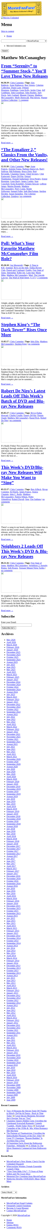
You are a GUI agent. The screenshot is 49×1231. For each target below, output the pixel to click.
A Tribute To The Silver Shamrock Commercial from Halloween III (26, 1148)
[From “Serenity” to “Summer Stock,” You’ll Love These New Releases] (11, 121)
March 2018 (12, 839)
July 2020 (11, 769)
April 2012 (11, 1015)
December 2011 (13, 1025)
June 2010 (11, 1070)
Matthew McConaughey (17, 275)
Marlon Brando (14, 186)
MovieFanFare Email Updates (19, 1203)
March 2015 (12, 928)
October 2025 (12, 657)
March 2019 (12, 809)
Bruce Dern (27, 171)
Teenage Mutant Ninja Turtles (32, 568)
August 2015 (12, 916)
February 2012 (13, 1020)
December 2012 (13, 995)
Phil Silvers (35, 97)
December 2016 (13, 876)
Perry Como (20, 189)
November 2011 (13, 1028)
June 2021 (11, 749)
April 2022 (11, 724)
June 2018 (11, 831)
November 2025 (14, 655)
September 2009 (14, 1092)
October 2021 (12, 739)
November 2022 (14, 707)
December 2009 (13, 1085)
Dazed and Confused (15, 270)
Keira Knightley (17, 184)
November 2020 (14, 759)
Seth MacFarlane (31, 191)
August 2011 (12, 1035)
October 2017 (12, 851)
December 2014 (13, 936)
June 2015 (11, 921)
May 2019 (11, 804)
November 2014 (14, 938)
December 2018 (13, 816)
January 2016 (12, 903)
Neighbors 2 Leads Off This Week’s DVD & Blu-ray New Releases (24, 551)
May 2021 (11, 752)
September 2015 (14, 913)
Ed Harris (14, 492)
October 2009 (12, 1090)
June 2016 (11, 891)
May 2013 (11, 983)
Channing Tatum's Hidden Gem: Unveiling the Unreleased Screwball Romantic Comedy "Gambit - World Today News (27, 1123)
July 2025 (11, 665)
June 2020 (11, 771)
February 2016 (13, 901)
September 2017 (14, 854)
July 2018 (11, 829)
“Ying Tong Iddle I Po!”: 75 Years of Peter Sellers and (25, 1172)
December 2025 (13, 652)
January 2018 (12, 844)
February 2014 (13, 960)
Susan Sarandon (16, 194)
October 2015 (12, 911)
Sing (27, 499)
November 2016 (14, 878)
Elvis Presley (35, 179)
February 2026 (13, 647)
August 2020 (12, 766)
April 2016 (11, 896)
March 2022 (12, 727)
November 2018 (14, 819)
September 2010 (14, 1062)
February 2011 (13, 1050)
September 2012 (14, 1003)
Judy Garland (13, 95)
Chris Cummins (17, 83)
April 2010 (11, 1075)
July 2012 (11, 1008)
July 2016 (11, 888)
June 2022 (11, 719)
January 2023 (12, 702)
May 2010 (11, 1072)
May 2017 (11, 863)
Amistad (9, 268)
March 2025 (12, 674)
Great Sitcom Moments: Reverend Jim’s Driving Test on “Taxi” (26, 1117)
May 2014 (11, 953)
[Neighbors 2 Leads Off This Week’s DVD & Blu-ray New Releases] (11, 592)
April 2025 (11, 672)
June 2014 (11, 951)
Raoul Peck (34, 418)
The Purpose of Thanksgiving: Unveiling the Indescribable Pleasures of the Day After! (26, 1134)
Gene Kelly (24, 90)
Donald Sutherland (20, 179)
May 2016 (11, 893)
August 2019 (12, 796)
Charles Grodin (15, 415)
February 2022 (13, 729)
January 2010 (12, 1082)
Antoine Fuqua (14, 169)
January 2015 (12, 933)
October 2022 (12, 709)
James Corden (27, 181)
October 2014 (12, 941)
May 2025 (11, 669)
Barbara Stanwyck (30, 169)
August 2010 (12, 1065)
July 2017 (11, 859)
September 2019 (14, 794)
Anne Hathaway (17, 85)
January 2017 (12, 873)
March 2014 (12, 958)
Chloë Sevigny (32, 174)
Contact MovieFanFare (16, 1210)
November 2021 (14, 737)
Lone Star (30, 273)
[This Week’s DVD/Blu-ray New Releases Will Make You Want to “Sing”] (11, 523)
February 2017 (13, 871)
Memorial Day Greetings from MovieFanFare (26, 1176)
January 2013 (12, 993)
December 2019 (13, 786)
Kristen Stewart (32, 184)
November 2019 (14, 789)
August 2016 (12, 886)
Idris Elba (35, 341)
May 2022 (11, 722)
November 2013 (14, 968)
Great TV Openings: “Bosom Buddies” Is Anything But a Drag (24, 1139)
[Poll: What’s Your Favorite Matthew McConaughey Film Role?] (11, 299)
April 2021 (11, 754)
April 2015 (11, 926)
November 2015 (14, 908)
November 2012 (14, 998)
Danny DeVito (17, 176)
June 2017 (11, 861)
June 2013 (11, 980)
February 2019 (13, 811)
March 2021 (12, 757)
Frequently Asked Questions (19, 1205)
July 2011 (11, 1038)
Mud (31, 275)
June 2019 (11, 801)
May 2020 (11, 774)
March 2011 (12, 1048)
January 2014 (12, 963)
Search (5, 51)
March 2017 (12, 868)
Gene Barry (15, 181)
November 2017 (14, 849)
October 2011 (12, 1030)
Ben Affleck (36, 489)
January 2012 (12, 1023)
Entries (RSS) (12, 1225)
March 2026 (12, 645)
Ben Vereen (30, 85)
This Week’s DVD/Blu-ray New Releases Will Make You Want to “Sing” (22, 475)
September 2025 (14, 660)
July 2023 (11, 694)
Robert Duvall (18, 499)
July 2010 (11, 1067)
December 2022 (13, 704)
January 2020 (12, 784)
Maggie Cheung (27, 95)
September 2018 (14, 824)
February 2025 (13, 677)
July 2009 (11, 1097)
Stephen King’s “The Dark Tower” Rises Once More (24, 329)
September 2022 (14, 712)
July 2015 (11, 918)
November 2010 (14, 1057)
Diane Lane (16, 87)
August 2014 (12, 946)
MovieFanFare (23, 1215)
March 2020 (12, 779)
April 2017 (11, 866)
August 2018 (12, 826)
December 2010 (13, 1055)
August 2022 (12, 714)
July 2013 (11, 978)
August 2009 (12, 1095)
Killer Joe (21, 273)
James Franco (25, 492)
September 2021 (14, 742)
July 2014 (11, 948)
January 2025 (12, 679)
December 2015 (13, 906)
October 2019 (12, 791)
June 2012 (11, 1010)
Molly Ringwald (22, 97)
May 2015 (11, 923)
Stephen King (21, 344)
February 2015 (13, 931)
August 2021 (12, 744)
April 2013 (11, 985)
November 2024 (14, 684)
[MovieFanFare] (21, 16)
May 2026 (11, 640)
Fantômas (14, 90)
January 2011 (12, 1053)
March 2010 (12, 1077)
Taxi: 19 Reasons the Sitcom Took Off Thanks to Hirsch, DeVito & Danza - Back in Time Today (27, 1113)
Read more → (7, 142)
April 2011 (11, 1045)
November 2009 (14, 1087)
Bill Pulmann (15, 171)
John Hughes (30, 92)
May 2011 (11, 1043)
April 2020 (11, 776)
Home (9, 36)
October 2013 (12, 970)
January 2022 (12, 732)
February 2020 (13, 781)
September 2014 (14, 943)
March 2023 (12, 697)
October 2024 (12, 687)
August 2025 (12, 662)
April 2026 (11, 642)
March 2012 (12, 1018)
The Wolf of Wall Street (19, 277)
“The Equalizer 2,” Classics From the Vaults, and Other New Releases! (24, 154)
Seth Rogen (13, 568)
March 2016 (12, 898)
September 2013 (14, 973)
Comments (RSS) (14, 1227)
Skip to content (7, 31)
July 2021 (11, 747)
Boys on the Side (21, 268)
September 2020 (14, 764)
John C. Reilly (16, 494)
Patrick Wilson (21, 497)
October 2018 (12, 821)
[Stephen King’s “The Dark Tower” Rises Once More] (11, 365)
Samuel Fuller (17, 191)
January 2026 (12, 650)
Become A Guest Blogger (18, 1208)
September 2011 (13, 1033)
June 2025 (11, 667)
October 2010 (12, 1060)
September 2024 (14, 689)
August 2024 (12, 692)
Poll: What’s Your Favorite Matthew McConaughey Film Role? (19, 251)
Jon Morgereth (16, 265)
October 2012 (12, 1000)
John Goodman (17, 92)
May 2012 (11, 1013)
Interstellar (11, 273)
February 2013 (13, 990)
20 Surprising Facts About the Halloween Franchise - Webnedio (24, 1144)
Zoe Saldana (35, 499)
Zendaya (15, 196)
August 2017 (12, 856)
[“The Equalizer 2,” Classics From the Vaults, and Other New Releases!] (11, 217)
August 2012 (12, 1005)
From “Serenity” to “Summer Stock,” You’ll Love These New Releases (24, 70)
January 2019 (12, 814)
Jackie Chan (35, 90)
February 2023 (13, 699)
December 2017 (13, 846)
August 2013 (12, 975)
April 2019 (11, 806)
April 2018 (11, 836)
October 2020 (12, 762)
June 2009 (11, 1100)
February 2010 (13, 1080)
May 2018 (11, 834)
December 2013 (13, 965)
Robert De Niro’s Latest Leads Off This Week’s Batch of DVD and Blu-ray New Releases (23, 398)
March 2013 (12, 988)
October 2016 (12, 881)
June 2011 (11, 1040)
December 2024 (13, 682)
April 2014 (11, 956)
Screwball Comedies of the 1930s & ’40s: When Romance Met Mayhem (27, 1128)
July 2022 (11, 717)
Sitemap (10, 1222)
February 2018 (13, 841)
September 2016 (14, 883)
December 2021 (13, 734)
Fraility (29, 270)
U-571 (33, 277)
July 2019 (11, 799)
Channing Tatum (17, 174)
